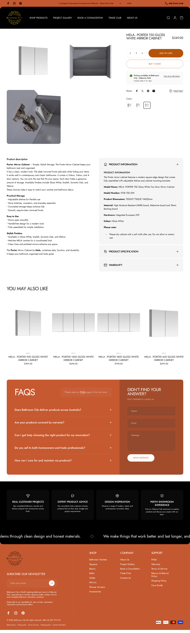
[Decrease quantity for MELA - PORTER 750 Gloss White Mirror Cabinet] (129, 53)
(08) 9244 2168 (176, 3)
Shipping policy (46, 625)
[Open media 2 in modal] (90, 60)
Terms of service (33, 625)
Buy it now (155, 63)
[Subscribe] (52, 583)
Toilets (92, 578)
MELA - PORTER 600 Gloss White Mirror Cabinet (164, 358)
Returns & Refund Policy (159, 575)
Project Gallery (127, 564)
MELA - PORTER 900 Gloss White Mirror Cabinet (28, 358)
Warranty (155, 564)
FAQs (82, 392)
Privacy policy (21, 625)
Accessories (95, 591)
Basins (92, 568)
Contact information (59, 625)
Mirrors (92, 582)
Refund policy (11, 625)
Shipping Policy (159, 580)
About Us (124, 559)
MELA (28, 353)
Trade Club (125, 573)
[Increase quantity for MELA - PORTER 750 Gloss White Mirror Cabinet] (143, 53)
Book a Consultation (130, 568)
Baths (92, 573)
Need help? (178, 91)
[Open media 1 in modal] (34, 60)
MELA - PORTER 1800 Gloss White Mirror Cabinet (118, 358)
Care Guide (157, 585)
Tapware (93, 564)
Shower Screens (97, 587)
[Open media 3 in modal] (34, 117)
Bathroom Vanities (98, 559)
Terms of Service (159, 568)
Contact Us (125, 578)
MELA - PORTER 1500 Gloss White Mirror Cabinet (73, 358)
